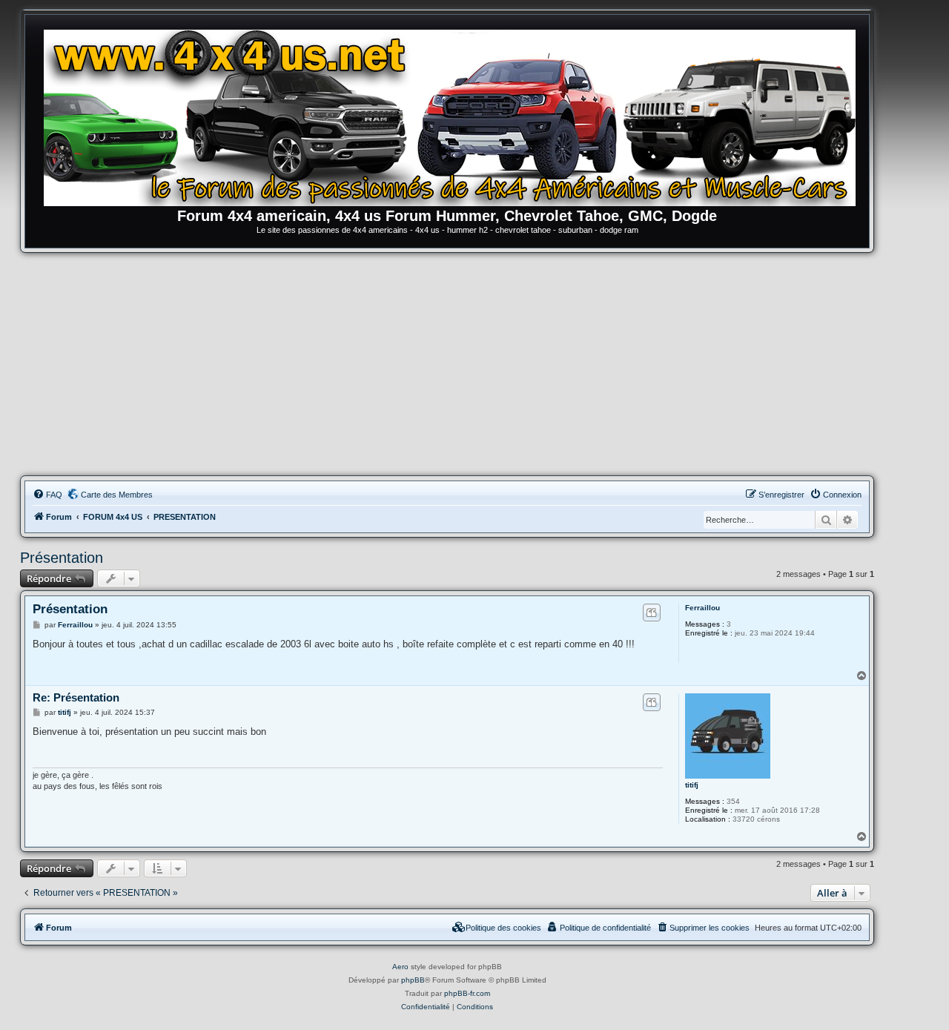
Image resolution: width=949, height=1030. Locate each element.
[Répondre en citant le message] (651, 612)
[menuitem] (47, 495)
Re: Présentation (76, 697)
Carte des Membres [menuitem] (117, 494)
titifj (691, 785)
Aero (400, 967)
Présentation (61, 557)
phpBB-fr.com (467, 993)
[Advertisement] (447, 364)
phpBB (413, 980)
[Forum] (454, 115)
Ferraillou (702, 608)
